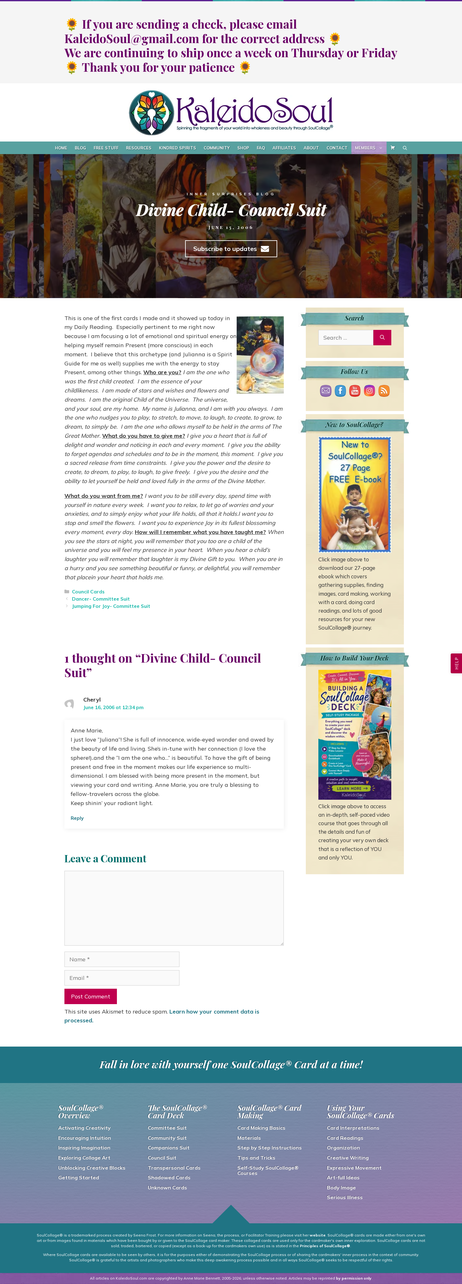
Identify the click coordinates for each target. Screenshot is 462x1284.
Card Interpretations (353, 1128)
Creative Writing (348, 1157)
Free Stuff (106, 147)
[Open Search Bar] (405, 148)
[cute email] (325, 392)
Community (217, 147)
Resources (138, 147)
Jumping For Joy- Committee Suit (111, 606)
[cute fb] (340, 392)
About (311, 147)
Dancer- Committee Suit (101, 599)
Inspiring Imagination (84, 1147)
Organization (343, 1147)
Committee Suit (167, 1128)
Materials (249, 1138)
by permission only (353, 1278)
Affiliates (284, 147)
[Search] (382, 337)
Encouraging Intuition (84, 1138)
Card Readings (345, 1138)
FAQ (261, 147)
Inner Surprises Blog (231, 194)
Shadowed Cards (169, 1177)
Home (61, 147)
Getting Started (78, 1177)
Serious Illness (345, 1197)
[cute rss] (384, 392)
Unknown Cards (167, 1187)
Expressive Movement (354, 1167)
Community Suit (167, 1138)
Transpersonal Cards (174, 1167)
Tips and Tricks (256, 1157)
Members (365, 147)
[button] (456, 663)
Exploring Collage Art (84, 1157)
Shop (243, 147)
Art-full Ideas (343, 1177)
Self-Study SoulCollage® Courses (268, 1170)
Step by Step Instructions (269, 1147)
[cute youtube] (354, 392)
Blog (80, 147)
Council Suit (162, 1157)
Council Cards (88, 592)
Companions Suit (169, 1147)
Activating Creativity (84, 1128)
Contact (337, 147)
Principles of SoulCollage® (325, 1245)
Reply (77, 818)
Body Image (341, 1187)
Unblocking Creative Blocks (91, 1167)
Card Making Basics (261, 1128)
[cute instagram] (369, 392)
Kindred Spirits (177, 147)
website (318, 1235)
